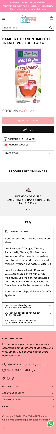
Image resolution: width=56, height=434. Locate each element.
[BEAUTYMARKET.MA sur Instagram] (8, 379)
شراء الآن (28, 129)
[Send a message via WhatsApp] (51, 423)
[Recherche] (50, 28)
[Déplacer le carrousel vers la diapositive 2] (29, 209)
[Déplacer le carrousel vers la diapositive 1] (26, 209)
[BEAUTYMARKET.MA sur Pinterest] (3, 379)
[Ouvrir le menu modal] (4, 18)
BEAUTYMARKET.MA (33, 416)
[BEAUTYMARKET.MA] (28, 18)
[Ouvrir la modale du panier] (51, 18)
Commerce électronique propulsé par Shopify (26, 419)
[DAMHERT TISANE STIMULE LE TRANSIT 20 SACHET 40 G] (28, 76)
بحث (4, 427)
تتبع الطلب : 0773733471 (21, 370)
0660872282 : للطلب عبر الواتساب (26, 364)
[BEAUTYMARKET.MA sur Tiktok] (13, 379)
